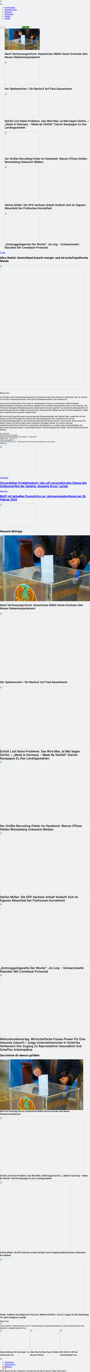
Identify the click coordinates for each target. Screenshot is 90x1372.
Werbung (8, 1367)
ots (6, 443)
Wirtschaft (9, 14)
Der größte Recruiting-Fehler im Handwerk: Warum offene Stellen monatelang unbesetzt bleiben (41, 827)
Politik (7, 19)
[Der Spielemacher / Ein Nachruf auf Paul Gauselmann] (47, 73)
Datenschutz (10, 1364)
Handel (7, 16)
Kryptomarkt (10, 7)
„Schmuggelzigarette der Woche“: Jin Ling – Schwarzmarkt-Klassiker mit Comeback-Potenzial (42, 246)
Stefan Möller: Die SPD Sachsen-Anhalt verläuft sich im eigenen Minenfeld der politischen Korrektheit (45, 206)
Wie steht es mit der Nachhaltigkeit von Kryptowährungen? (69, 1355)
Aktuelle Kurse (11, 10)
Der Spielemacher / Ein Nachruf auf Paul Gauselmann (38, 88)
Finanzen (8, 12)
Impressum (9, 1362)
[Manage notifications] (4, 1368)
